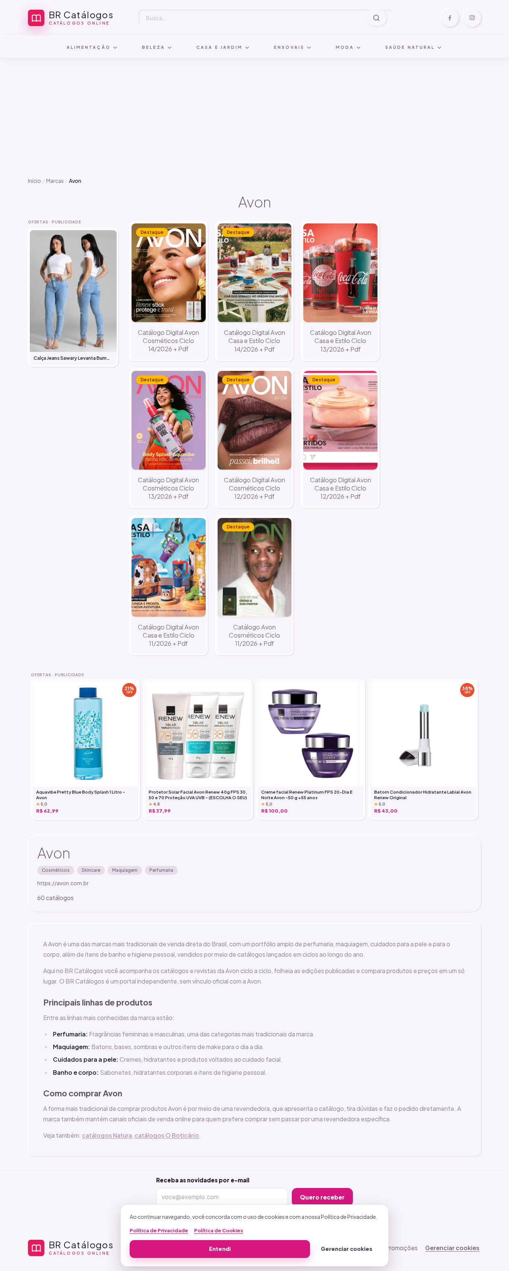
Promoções (401, 1248)
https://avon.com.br (63, 883)
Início (34, 180)
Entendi (220, 1248)
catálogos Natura (107, 1135)
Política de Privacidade (159, 1230)
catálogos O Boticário (167, 1135)
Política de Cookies (218, 1230)
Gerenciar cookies (452, 1248)
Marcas (55, 180)
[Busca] (376, 18)
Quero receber (322, 1197)
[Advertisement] (254, 111)
